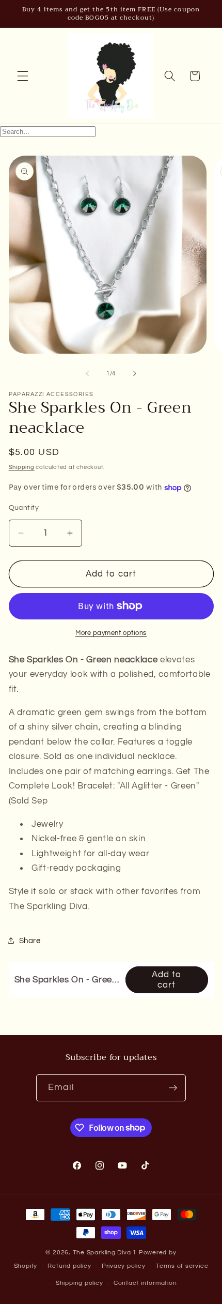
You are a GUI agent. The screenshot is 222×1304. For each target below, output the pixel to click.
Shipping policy (79, 1283)
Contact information (145, 1283)
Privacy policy (124, 1266)
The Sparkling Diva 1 (106, 1252)
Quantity (24, 507)
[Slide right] (134, 373)
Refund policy (69, 1266)
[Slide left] (87, 373)
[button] (22, 76)
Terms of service (182, 1266)
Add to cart (167, 979)
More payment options (111, 632)
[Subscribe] (173, 1087)
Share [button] (30, 940)
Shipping (22, 467)
